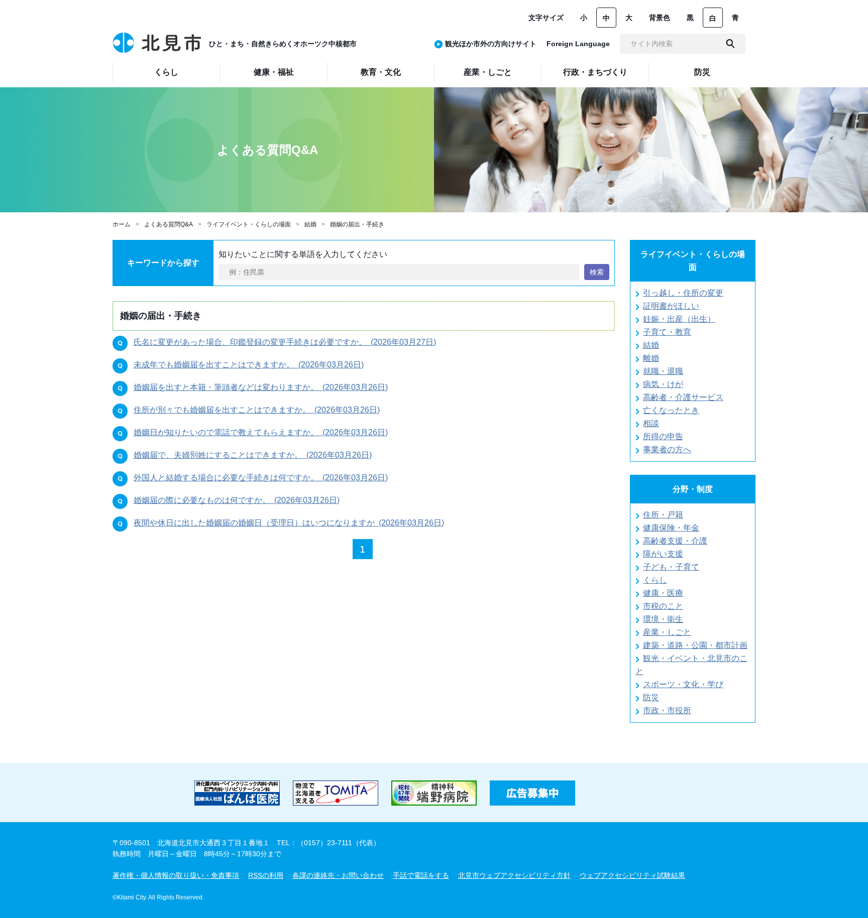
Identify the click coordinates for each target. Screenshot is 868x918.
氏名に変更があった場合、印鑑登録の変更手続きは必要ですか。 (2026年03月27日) (285, 342)
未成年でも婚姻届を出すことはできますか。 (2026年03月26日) (249, 364)
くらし (655, 580)
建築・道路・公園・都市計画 (695, 645)
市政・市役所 (667, 710)
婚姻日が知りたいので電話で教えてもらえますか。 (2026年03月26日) (261, 432)
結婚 (310, 224)
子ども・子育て (671, 567)
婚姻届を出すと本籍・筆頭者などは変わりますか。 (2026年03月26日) (261, 387)
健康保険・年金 (671, 527)
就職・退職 (663, 371)
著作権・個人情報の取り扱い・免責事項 (176, 875)
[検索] (730, 44)
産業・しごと (667, 632)
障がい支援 (663, 554)
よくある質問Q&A (168, 224)
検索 (597, 272)
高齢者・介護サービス (683, 397)
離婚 (651, 358)
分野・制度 (693, 489)
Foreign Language (578, 44)
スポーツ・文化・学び (683, 684)
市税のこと (663, 606)
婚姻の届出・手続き (357, 224)
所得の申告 (663, 436)
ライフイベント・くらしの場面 (248, 224)
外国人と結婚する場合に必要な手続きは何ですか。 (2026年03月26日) (261, 477)
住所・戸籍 (663, 514)
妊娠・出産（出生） (679, 319)
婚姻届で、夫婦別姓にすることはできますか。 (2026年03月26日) (253, 455)
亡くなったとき (671, 410)
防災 (651, 697)
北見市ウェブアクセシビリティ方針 (514, 875)
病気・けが (663, 384)
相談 (651, 423)
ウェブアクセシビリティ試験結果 (632, 875)
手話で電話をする (421, 875)
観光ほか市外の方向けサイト (490, 44)
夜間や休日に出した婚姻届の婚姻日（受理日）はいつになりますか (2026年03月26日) (289, 522)
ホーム (122, 224)
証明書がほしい (671, 306)
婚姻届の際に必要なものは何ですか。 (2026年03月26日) (237, 500)
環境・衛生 (663, 619)
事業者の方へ (667, 449)
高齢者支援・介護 (675, 541)
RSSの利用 (265, 875)
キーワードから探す (163, 262)
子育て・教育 (667, 332)
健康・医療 (663, 593)
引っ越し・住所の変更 (683, 293)
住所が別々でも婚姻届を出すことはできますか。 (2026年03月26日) (257, 410)
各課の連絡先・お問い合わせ (338, 875)
